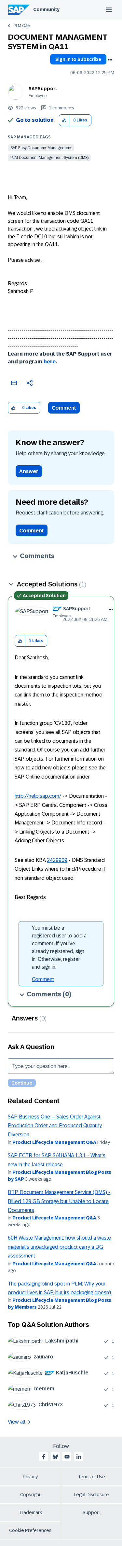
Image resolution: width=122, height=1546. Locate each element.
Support (91, 1512)
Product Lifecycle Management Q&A (54, 1142)
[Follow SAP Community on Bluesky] (55, 1456)
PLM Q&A (22, 25)
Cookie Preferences (30, 1530)
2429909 (57, 860)
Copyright (30, 1494)
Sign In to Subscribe (78, 59)
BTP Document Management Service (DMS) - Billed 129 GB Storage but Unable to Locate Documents (59, 1201)
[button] (64, 120)
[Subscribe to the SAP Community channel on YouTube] (67, 1456)
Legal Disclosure (91, 1494)
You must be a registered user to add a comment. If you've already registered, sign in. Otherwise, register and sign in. (59, 947)
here (50, 361)
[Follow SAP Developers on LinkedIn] (78, 1456)
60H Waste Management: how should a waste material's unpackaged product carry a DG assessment (59, 1246)
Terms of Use (91, 1476)
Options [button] (110, 60)
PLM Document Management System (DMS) (49, 157)
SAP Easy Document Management (41, 148)
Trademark (30, 1512)
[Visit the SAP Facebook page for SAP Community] (43, 1456)
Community (46, 9)
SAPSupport (43, 88)
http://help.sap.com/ (38, 796)
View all (16, 1422)
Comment (64, 408)
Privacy (30, 1476)
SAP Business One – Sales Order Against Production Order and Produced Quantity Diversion (55, 1125)
